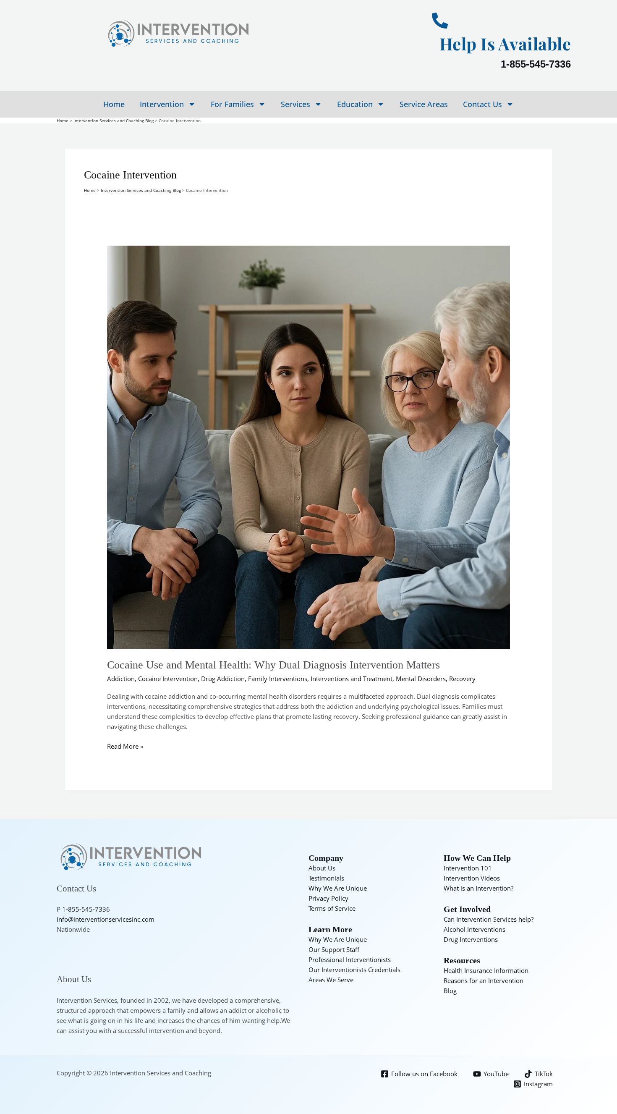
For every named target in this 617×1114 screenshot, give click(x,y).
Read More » (125, 745)
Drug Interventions (471, 939)
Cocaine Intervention (168, 678)
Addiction (121, 678)
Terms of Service (332, 908)
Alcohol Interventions (474, 929)
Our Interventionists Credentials (354, 969)
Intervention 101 (468, 868)
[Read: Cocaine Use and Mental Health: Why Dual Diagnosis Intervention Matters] (308, 446)
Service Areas (424, 104)
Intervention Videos (472, 878)
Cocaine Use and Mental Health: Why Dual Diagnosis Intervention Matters (273, 665)
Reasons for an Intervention (483, 980)
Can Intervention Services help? (488, 919)
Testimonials (326, 878)
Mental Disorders (421, 678)
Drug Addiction (223, 678)
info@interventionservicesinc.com (105, 919)
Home (114, 104)
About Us (321, 868)
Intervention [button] (162, 104)
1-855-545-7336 (536, 64)
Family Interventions (277, 678)
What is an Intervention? (478, 888)
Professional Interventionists (349, 959)
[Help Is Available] (440, 21)
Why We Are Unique (337, 888)
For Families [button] (232, 104)
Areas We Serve (330, 979)
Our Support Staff (333, 949)
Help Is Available (505, 43)
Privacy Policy (328, 898)
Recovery (462, 678)
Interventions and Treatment (351, 678)
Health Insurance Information (486, 970)
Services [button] (295, 104)
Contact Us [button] (482, 104)
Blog (450, 990)
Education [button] (355, 104)
